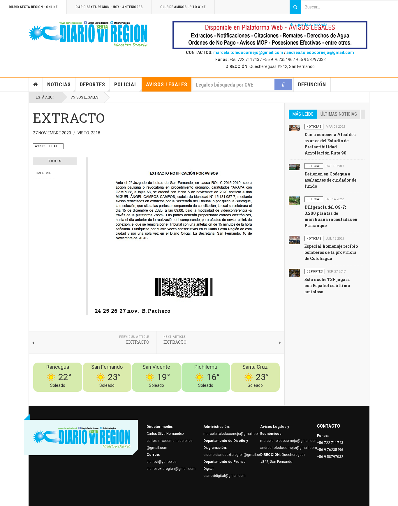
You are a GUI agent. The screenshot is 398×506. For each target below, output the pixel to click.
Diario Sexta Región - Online (33, 7)
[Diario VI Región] (88, 34)
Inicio (36, 85)
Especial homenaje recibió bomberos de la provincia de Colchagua (331, 252)
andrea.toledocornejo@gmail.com (320, 52)
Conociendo (177, 395)
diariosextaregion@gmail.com (171, 469)
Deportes (92, 84)
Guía (260, 395)
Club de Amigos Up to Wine (183, 7)
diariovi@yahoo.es (162, 462)
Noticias (59, 84)
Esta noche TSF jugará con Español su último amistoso (327, 285)
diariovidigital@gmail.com (224, 476)
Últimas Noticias (338, 114)
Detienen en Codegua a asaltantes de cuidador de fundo (330, 180)
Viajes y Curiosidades (236, 395)
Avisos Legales (166, 84)
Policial (125, 84)
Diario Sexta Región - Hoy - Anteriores (108, 7)
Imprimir (44, 173)
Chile (193, 395)
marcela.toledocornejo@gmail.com (248, 52)
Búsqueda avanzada (308, 24)
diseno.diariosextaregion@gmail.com (233, 455)
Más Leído (303, 114)
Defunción (312, 84)
